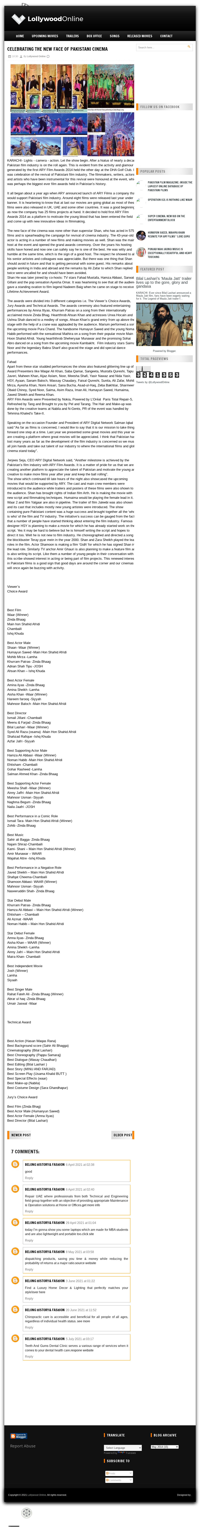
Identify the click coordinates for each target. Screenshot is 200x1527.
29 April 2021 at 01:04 (81, 1223)
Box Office (94, 36)
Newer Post (21, 1135)
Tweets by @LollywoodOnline (152, 382)
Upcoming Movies (45, 36)
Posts (111, 1473)
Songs (115, 36)
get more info (91, 1205)
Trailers (72, 36)
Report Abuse (23, 1446)
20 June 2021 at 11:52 (81, 1310)
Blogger (171, 351)
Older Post (123, 1135)
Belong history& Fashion (45, 1164)
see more (83, 1321)
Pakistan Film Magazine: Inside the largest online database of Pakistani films (170, 186)
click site (88, 1234)
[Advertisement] (148, 18)
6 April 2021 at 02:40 (80, 1189)
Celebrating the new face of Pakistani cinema (57, 49)
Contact (166, 36)
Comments (114, 1480)
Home (20, 36)
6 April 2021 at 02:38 (80, 1164)
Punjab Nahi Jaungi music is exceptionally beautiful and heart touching (170, 253)
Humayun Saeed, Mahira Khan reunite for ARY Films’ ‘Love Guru (169, 234)
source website (85, 1263)
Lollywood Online (37, 1495)
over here (38, 1292)
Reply (29, 1178)
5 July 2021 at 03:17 (80, 1339)
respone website (82, 1350)
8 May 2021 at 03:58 (80, 1252)
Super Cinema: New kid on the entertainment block (166, 218)
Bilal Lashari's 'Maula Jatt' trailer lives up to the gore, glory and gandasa (164, 282)
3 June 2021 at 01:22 (80, 1281)
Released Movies (139, 36)
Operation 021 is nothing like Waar (170, 200)
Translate (131, 1453)
